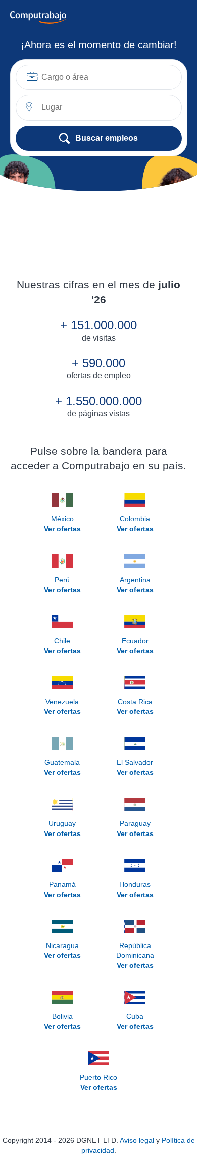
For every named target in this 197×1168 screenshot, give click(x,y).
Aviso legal (137, 1140)
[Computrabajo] (38, 17)
